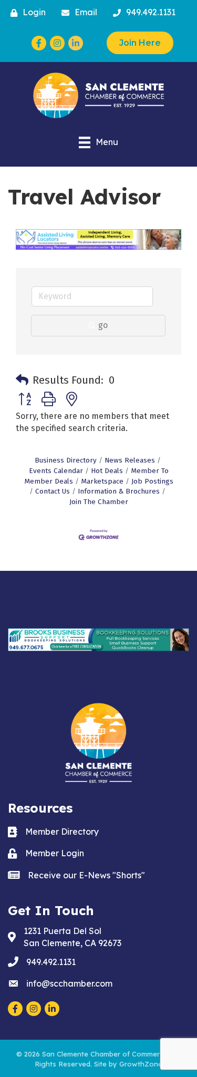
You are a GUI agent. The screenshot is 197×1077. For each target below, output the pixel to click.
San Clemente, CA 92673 (72, 937)
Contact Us (52, 491)
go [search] (103, 325)
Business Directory (66, 460)
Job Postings (152, 481)
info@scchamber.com (69, 983)
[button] (22, 380)
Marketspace (102, 481)
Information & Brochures (119, 491)
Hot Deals (107, 470)
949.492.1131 (51, 962)
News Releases (130, 460)
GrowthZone (140, 1064)
